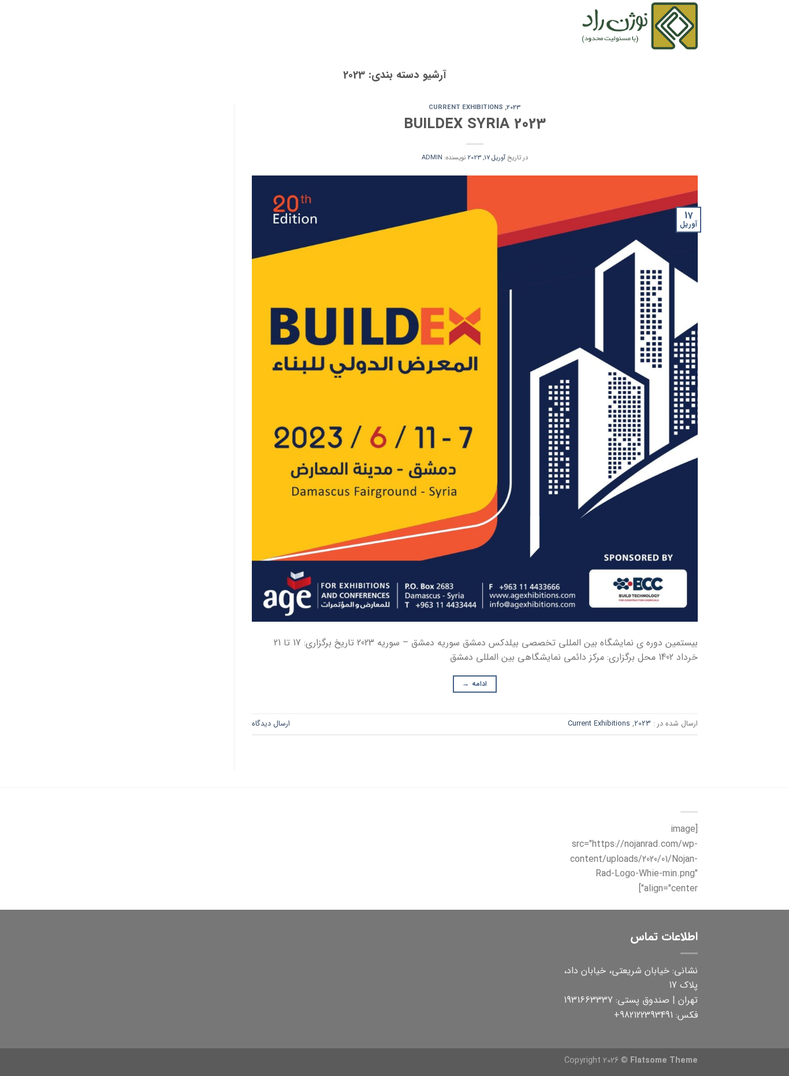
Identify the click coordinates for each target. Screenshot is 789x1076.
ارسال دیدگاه (271, 724)
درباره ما (526, 25)
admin (432, 157)
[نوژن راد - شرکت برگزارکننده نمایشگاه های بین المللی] (640, 25)
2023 (514, 107)
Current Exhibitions (466, 107)
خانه (557, 25)
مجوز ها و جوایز (349, 25)
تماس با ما (215, 25)
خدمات (483, 25)
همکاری (263, 25)
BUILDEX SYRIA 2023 (475, 124)
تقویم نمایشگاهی (424, 25)
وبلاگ (295, 25)
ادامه (474, 683)
